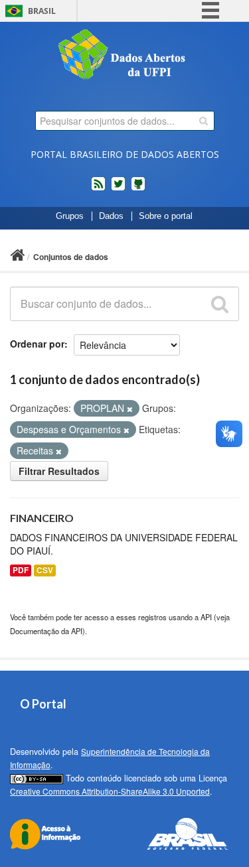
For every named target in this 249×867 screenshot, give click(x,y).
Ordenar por (37, 343)
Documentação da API (46, 631)
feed (98, 189)
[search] (203, 120)
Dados (111, 216)
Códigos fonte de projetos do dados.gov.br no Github (138, 189)
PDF (21, 570)
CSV (45, 570)
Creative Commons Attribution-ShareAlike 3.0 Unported (110, 791)
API (206, 617)
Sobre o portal (166, 216)
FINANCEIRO (42, 517)
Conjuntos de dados (70, 257)
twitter (118, 189)
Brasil (42, 11)
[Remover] (130, 408)
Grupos (70, 216)
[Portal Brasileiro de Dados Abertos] (124, 55)
